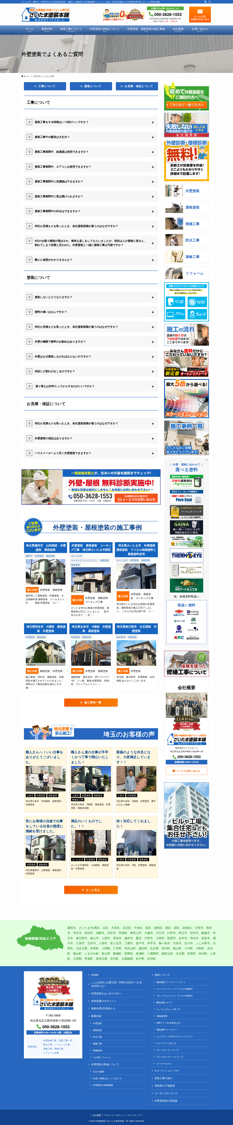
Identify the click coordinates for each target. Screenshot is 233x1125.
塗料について (162, 975)
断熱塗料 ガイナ (164, 1002)
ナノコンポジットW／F (168, 1009)
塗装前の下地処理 (165, 1085)
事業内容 (96, 1016)
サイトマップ (134, 1115)
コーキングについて (166, 1093)
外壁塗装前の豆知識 (166, 1100)
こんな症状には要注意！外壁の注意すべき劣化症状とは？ (116, 984)
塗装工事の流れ (163, 1078)
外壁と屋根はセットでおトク (107, 1078)
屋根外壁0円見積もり (103, 1008)
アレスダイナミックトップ (169, 1056)
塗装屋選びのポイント (103, 1001)
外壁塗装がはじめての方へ (106, 993)
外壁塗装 (193, 190)
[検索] (209, 1)
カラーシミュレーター (167, 1070)
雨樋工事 (193, 223)
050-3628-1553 (189, 756)
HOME (95, 975)
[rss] (205, 1)
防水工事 (193, 240)
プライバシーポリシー (114, 1115)
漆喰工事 (193, 256)
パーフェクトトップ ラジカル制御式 (174, 988)
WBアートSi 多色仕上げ (168, 1022)
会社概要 (97, 1115)
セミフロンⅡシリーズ (167, 1049)
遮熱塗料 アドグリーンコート (171, 982)
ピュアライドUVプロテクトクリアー (174, 1036)
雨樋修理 (97, 1050)
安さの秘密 (98, 1071)
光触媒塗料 (162, 1015)
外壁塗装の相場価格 (103, 1085)
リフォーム (195, 273)
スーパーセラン (164, 1063)
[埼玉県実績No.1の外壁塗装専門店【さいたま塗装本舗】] (46, 14)
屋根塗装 (193, 207)
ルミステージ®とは (166, 1043)
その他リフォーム (102, 1057)
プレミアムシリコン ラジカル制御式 (174, 995)
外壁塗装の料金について (105, 1064)
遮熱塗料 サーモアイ (166, 1029)
